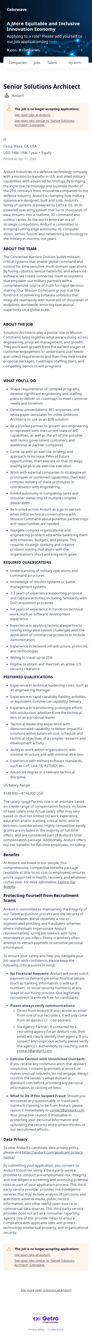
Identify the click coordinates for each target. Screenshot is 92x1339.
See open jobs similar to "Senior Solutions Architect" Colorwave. (44, 123)
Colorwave (17, 9)
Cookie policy (56, 1329)
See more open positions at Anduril (46, 1290)
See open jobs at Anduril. (33, 115)
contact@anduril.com (34, 1050)
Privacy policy (36, 1329)
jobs (37, 62)
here (53, 41)
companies (18, 62)
